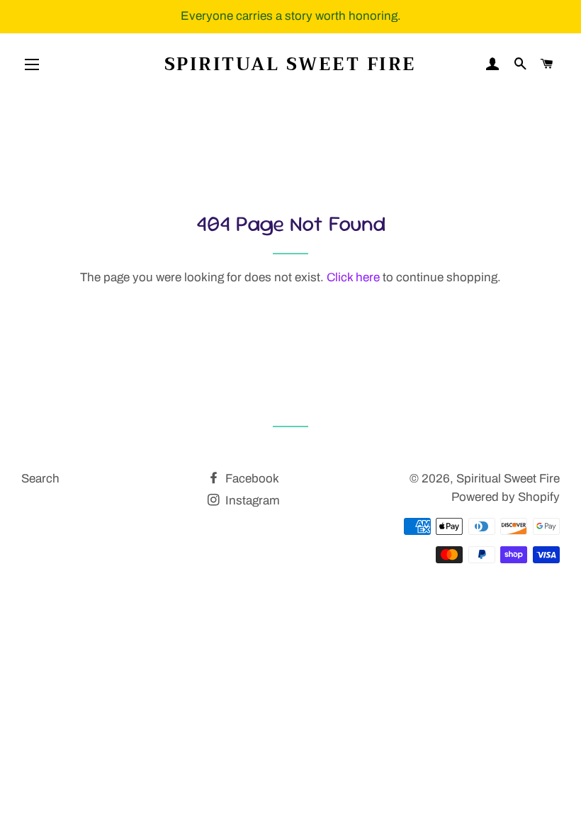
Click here (353, 277)
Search (40, 478)
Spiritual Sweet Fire (290, 64)
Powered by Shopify (505, 497)
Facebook (250, 478)
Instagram (251, 500)
